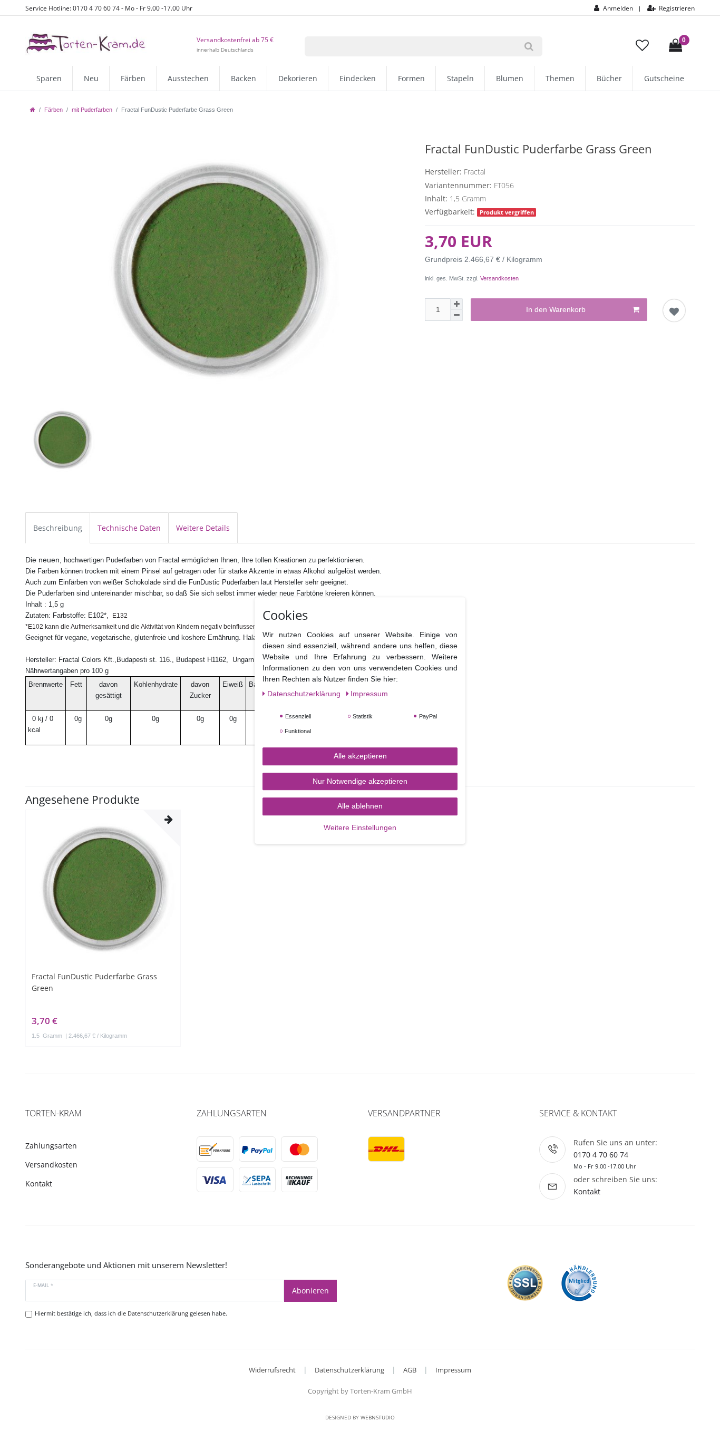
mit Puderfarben (92, 109)
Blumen (509, 78)
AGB (409, 1370)
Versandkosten (499, 278)
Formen (411, 78)
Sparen (49, 78)
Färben (133, 78)
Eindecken (357, 78)
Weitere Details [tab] (203, 528)
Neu (91, 78)
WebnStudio (378, 1417)
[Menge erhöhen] (456, 304)
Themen (560, 78)
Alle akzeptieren (360, 756)
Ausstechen (188, 78)
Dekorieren (297, 78)
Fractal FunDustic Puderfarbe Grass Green (94, 982)
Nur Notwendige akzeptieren (360, 781)
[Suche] (528, 46)
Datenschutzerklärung (349, 1370)
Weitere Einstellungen (360, 827)
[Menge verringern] (456, 315)
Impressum (453, 1370)
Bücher (609, 78)
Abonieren (310, 1291)
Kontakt (38, 1184)
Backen (243, 78)
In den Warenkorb (556, 309)
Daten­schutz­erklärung (305, 693)
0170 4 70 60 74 (600, 1155)
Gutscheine (664, 78)
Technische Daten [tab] (129, 528)
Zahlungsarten (51, 1146)
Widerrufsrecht (272, 1370)
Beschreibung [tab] (57, 528)
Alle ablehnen (360, 806)
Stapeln (460, 78)
